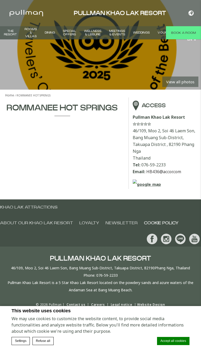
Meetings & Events (117, 33)
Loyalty (89, 223)
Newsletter (121, 223)
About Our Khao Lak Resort (36, 223)
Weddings (141, 32)
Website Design (151, 304)
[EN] (191, 13)
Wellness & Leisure (92, 33)
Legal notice (121, 304)
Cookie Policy (161, 223)
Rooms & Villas (31, 32)
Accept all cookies (173, 341)
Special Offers (69, 33)
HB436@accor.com (163, 171)
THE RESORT (10, 33)
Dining (50, 32)
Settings (20, 341)
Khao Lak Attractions (29, 207)
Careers (98, 304)
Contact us (75, 304)
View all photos (180, 81)
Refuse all (43, 341)
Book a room (183, 32)
